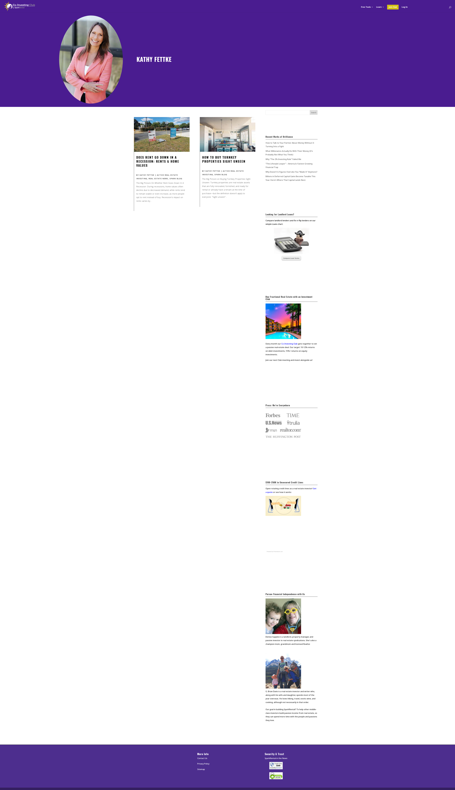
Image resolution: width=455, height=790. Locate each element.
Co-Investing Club (289, 343)
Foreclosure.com (278, 551)
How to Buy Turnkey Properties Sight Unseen (224, 159)
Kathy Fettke (147, 175)
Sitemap (201, 769)
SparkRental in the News (276, 758)
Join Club (393, 7)
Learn (379, 7)
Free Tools (366, 7)
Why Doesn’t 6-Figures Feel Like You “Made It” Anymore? (291, 172)
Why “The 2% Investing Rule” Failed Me (283, 159)
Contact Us (202, 758)
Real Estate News (158, 178)
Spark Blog (176, 178)
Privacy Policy (203, 763)
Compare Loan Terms (291, 258)
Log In (405, 7)
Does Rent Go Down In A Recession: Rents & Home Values (157, 161)
